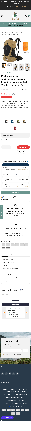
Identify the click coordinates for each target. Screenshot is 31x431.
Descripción (5, 255)
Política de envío (21, 397)
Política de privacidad (21, 394)
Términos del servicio (11, 397)
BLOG (3, 6)
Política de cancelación (22, 403)
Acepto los (13, 354)
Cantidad (3, 144)
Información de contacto (9, 403)
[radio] (15, 170)
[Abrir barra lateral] (1, 131)
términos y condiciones (16, 354)
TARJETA (8, 6)
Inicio (2, 30)
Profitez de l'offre (15, 192)
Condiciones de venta (12, 400)
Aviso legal (21, 400)
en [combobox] (22, 290)
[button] (7, 89)
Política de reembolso (9, 394)
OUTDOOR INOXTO (11, 72)
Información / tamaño (15, 255)
